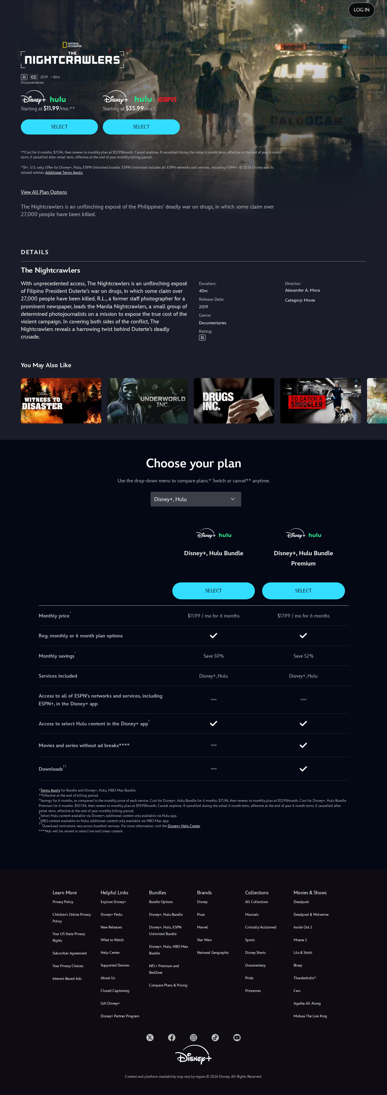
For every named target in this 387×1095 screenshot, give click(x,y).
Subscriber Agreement (70, 953)
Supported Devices (115, 965)
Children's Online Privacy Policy (72, 917)
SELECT (59, 127)
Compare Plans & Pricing (168, 985)
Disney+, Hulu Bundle (166, 914)
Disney (202, 902)
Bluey (298, 965)
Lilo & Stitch (303, 953)
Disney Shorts (255, 953)
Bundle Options (161, 902)
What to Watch (112, 940)
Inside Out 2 (303, 927)
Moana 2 (300, 940)
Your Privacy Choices (68, 966)
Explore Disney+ (113, 902)
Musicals (252, 914)
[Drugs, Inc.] (234, 400)
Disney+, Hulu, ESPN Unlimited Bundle (165, 930)
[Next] (375, 400)
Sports (250, 940)
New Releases (111, 927)
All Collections (256, 902)
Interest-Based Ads (67, 979)
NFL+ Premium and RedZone (164, 969)
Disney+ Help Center (184, 826)
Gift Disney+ (110, 1003)
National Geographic (213, 953)
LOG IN (361, 10)
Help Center (110, 953)
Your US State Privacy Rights (69, 937)
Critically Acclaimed (260, 927)
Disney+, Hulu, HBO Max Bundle (168, 949)
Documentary (255, 965)
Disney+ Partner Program (120, 1016)
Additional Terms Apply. (64, 172)
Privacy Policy (63, 902)
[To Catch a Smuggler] (320, 400)
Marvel (202, 927)
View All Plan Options (44, 192)
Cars (297, 991)
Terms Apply (50, 790)
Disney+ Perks (111, 914)
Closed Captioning (115, 991)
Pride (249, 978)
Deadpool (301, 902)
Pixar (201, 914)
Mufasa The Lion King (310, 1016)
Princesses (253, 991)
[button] (121, 893)
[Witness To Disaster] (61, 400)
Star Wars (204, 940)
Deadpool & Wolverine (311, 914)
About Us (108, 978)
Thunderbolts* (305, 978)
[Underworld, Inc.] (147, 400)
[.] (150, 1037)
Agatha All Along (307, 1003)
